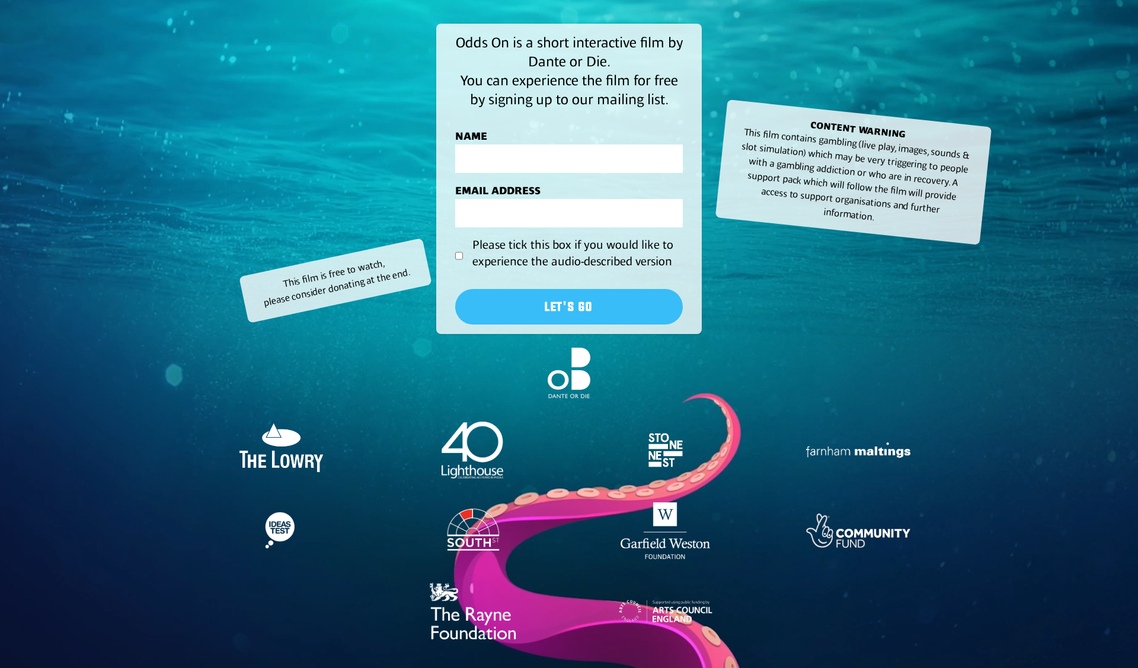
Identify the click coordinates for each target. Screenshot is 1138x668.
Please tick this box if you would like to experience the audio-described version (572, 253)
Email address (498, 191)
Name (471, 136)
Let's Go (569, 306)
